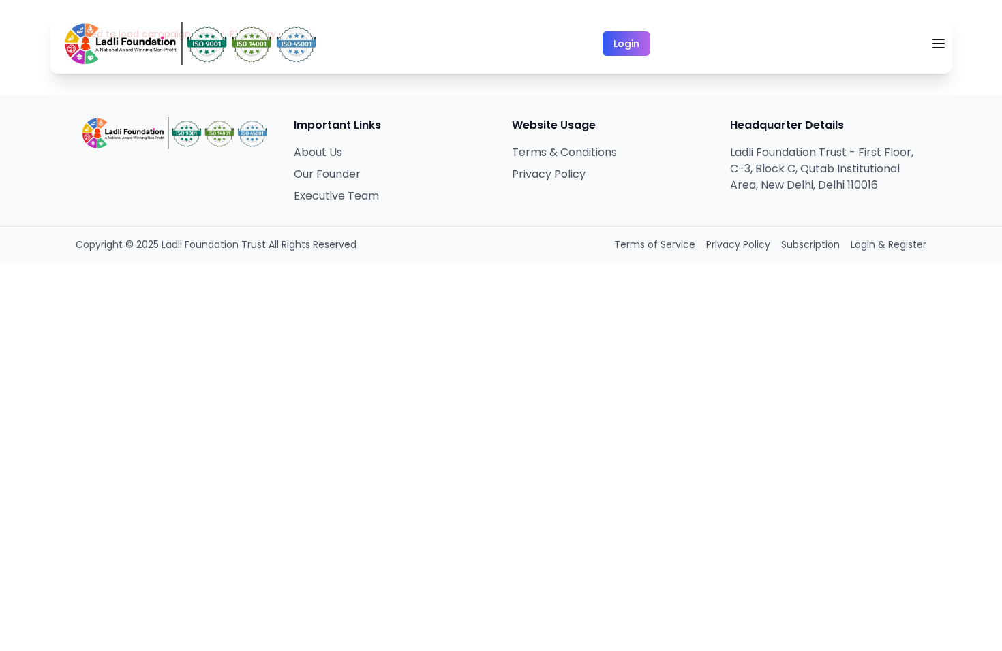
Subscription (810, 244)
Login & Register (888, 244)
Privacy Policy (549, 174)
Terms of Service (654, 244)
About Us (318, 152)
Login (626, 43)
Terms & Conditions (564, 152)
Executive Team (336, 196)
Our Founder (327, 174)
